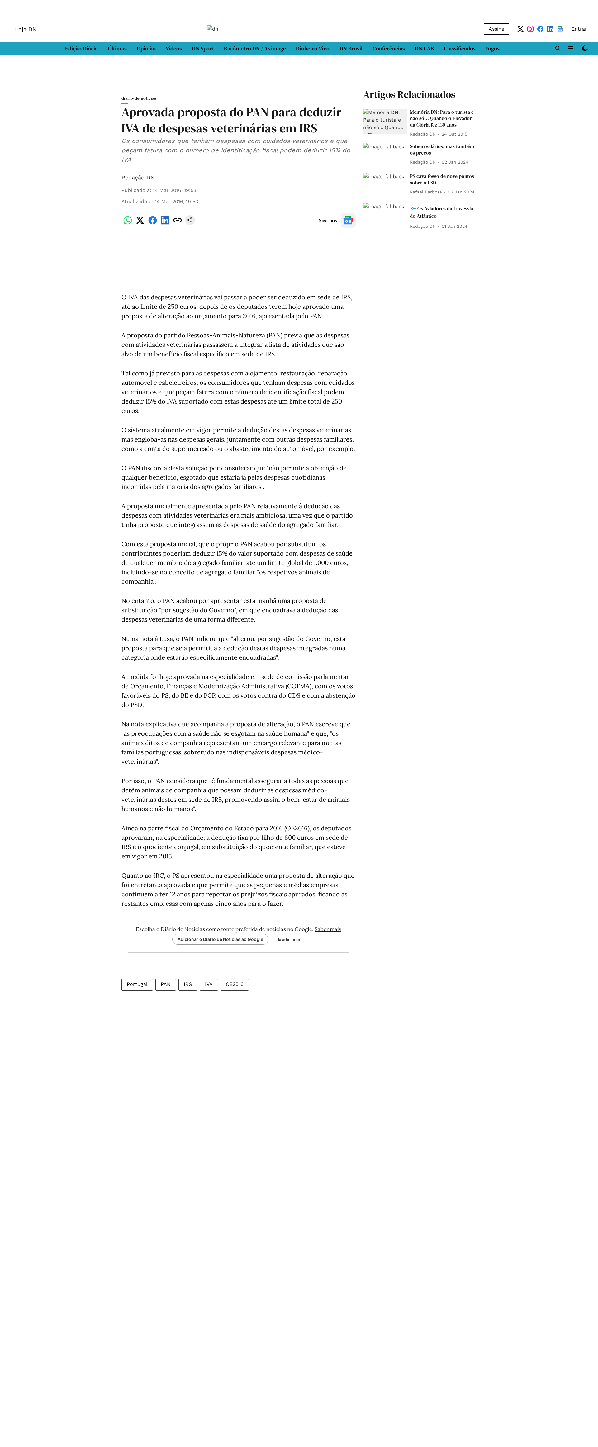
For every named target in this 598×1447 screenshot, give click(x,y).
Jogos (493, 48)
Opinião (146, 48)
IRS (188, 984)
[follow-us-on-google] (348, 220)
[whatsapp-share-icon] (128, 224)
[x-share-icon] (140, 224)
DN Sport (203, 48)
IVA (209, 984)
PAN (166, 984)
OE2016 (235, 984)
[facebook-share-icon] (153, 224)
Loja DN (25, 29)
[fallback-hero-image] (385, 121)
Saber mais (328, 929)
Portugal (137, 984)
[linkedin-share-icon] (165, 224)
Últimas (117, 48)
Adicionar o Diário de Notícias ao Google (220, 939)
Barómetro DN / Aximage (255, 48)
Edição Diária (81, 48)
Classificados (460, 48)
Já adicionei (289, 939)
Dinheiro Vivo (313, 48)
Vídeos (174, 48)
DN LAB (424, 48)
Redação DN (137, 177)
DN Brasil (351, 48)
